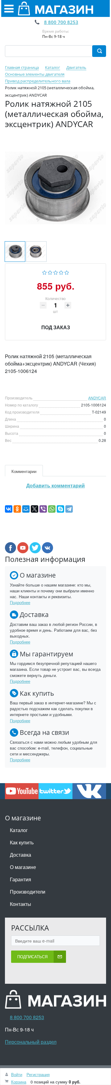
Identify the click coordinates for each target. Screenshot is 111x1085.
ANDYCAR (97, 397)
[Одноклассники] (17, 509)
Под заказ (55, 327)
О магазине (23, 867)
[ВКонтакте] (8, 509)
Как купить (22, 842)
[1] (44, 271)
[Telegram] (69, 509)
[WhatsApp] (52, 509)
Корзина (18, 1082)
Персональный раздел (30, 1041)
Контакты (20, 903)
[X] (34, 509)
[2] (50, 271)
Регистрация (38, 1074)
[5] (66, 271)
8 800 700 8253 (61, 22)
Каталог (19, 830)
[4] (61, 271)
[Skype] (60, 509)
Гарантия (20, 879)
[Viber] (43, 509)
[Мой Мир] (26, 509)
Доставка (20, 854)
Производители (27, 891)
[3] (55, 271)
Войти (16, 1074)
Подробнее (20, 602)
